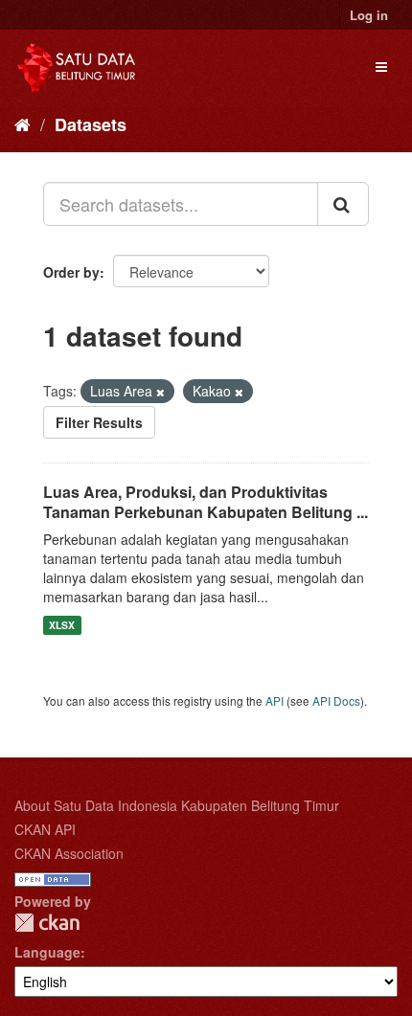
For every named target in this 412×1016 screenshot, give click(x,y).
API (274, 700)
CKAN (47, 923)
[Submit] (343, 204)
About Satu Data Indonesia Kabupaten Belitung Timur (176, 805)
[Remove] (160, 391)
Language (47, 951)
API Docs (336, 700)
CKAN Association (69, 853)
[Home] (22, 123)
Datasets (90, 124)
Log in (369, 15)
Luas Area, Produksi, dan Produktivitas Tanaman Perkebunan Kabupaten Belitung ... (205, 502)
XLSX (62, 625)
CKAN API (45, 829)
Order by (71, 272)
